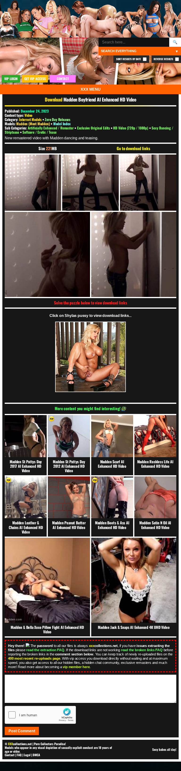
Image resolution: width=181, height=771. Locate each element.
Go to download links (133, 148)
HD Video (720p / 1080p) (131, 127)
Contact (10, 754)
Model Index (62, 123)
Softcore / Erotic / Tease (39, 132)
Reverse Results (164, 59)
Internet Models (30, 119)
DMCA (36, 754)
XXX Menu (91, 89)
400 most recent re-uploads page (34, 658)
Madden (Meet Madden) (33, 123)
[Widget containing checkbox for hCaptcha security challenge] (40, 715)
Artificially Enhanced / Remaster (51, 127)
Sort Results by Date (129, 59)
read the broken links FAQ (142, 650)
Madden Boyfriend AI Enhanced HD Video (99, 99)
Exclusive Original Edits (94, 127)
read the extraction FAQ (45, 650)
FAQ (19, 754)
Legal (27, 754)
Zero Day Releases (57, 119)
